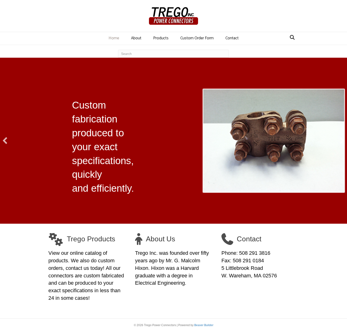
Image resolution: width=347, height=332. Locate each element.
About (136, 38)
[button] (5, 140)
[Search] (291, 37)
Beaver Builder (203, 325)
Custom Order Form (197, 38)
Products (161, 38)
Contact (232, 38)
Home (114, 38)
